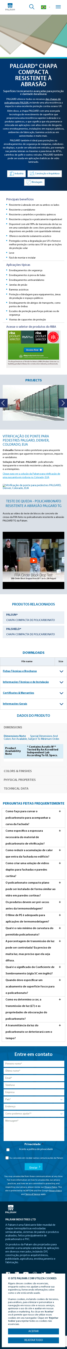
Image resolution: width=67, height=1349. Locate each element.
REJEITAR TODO (33, 1340)
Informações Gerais (15, 704)
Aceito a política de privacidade (36, 1149)
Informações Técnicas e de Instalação (26, 682)
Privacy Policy (50, 1187)
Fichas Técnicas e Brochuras (20, 671)
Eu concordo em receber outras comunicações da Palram (36, 1158)
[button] (62, 403)
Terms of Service (32, 1194)
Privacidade (33, 1144)
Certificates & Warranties (18, 693)
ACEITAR (33, 1331)
